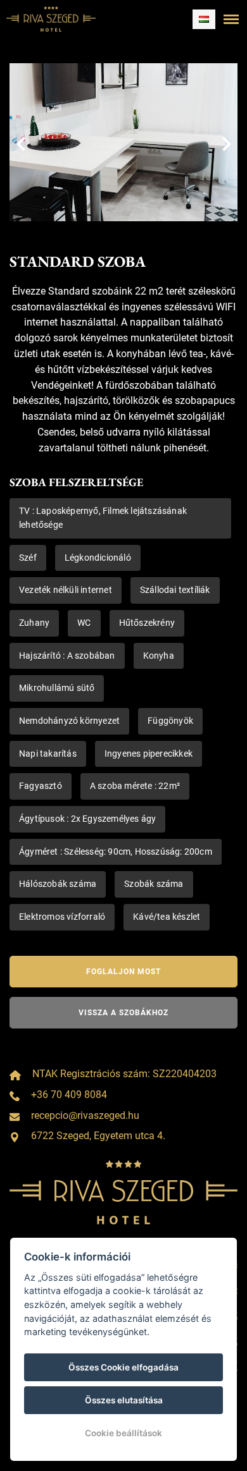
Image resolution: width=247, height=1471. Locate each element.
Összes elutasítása (124, 1400)
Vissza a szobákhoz (123, 1012)
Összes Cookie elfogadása (123, 1367)
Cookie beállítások (123, 1433)
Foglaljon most (123, 971)
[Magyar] (204, 19)
